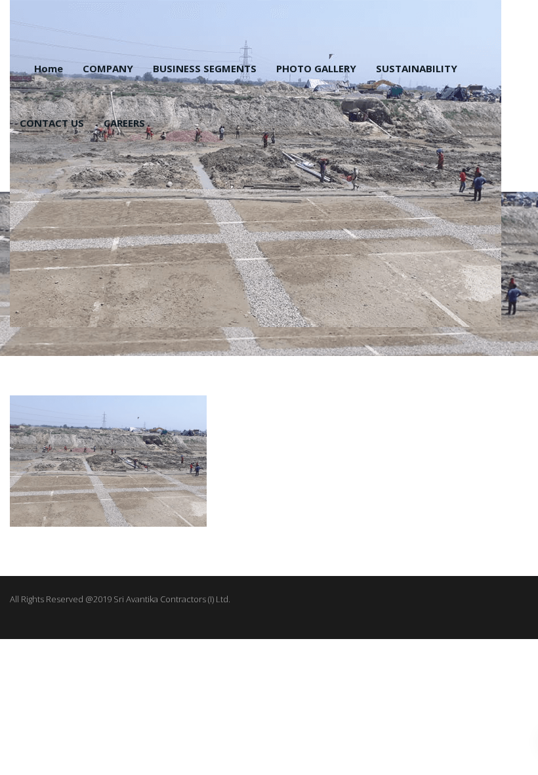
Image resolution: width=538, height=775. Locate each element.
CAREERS (124, 122)
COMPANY (108, 68)
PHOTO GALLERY (316, 68)
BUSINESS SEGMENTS (205, 68)
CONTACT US (52, 122)
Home (48, 68)
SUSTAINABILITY (416, 68)
